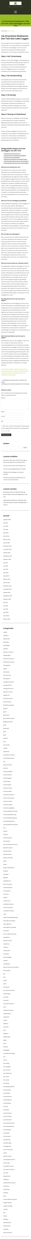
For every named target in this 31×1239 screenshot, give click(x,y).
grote (4, 735)
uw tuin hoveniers (8, 1149)
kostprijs (5, 871)
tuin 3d (5, 1060)
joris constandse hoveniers (10, 844)
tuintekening (6, 1139)
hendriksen (6, 751)
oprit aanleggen (7, 957)
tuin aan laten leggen (6, 373)
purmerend (6, 987)
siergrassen (6, 1017)
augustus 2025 (7, 559)
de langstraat (6, 665)
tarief (18, 371)
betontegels (6, 645)
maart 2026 (6, 536)
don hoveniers (7, 675)
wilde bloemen (7, 1222)
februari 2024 (6, 619)
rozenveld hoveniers (8, 1003)
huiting (5, 831)
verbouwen (6, 1186)
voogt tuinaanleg (7, 1206)
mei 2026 (5, 529)
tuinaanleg (6, 1083)
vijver (4, 1196)
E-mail (3, 416)
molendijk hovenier (8, 904)
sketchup (5, 1023)
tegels (4, 1040)
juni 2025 (5, 566)
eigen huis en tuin (8, 692)
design (5, 668)
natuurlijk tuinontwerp (9, 921)
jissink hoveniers (7, 838)
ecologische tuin (7, 685)
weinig (5, 1216)
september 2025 (7, 556)
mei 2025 (5, 569)
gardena (5, 708)
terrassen (5, 1047)
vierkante (5, 1193)
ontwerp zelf (6, 950)
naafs (4, 914)
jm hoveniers (6, 841)
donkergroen (6, 678)
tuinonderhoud (7, 1120)
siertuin (5, 1020)
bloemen (5, 649)
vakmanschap (4, 374)
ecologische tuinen (8, 688)
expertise (6, 369)
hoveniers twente (7, 804)
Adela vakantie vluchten (9, 500)
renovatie (14, 371)
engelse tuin (6, 695)
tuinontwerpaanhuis (8, 1126)
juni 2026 (5, 526)
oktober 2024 (6, 592)
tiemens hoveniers (24, 371)
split (4, 1030)
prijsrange (9, 371)
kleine (5, 861)
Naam (3, 411)
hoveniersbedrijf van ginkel (10, 824)
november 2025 (7, 549)
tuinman (21, 373)
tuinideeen (6, 1110)
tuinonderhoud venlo (9, 1123)
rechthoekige (6, 994)
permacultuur (6, 970)
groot (4, 731)
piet (4, 974)
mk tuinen (6, 894)
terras (4, 1043)
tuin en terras (6, 1070)
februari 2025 (6, 579)
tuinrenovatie (6, 1136)
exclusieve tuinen (7, 698)
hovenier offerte (7, 791)
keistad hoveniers (8, 848)
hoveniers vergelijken (9, 808)
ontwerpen (6, 954)
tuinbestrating (7, 1103)
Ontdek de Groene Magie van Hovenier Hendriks (13, 473)
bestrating (6, 642)
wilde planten (6, 1226)
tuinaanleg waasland (8, 1086)
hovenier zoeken (7, 801)
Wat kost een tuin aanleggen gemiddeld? (15, 155)
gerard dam (6, 715)
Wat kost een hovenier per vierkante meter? (15, 159)
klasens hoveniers (8, 858)
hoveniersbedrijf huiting (9, 814)
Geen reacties (11, 31)
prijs (4, 977)
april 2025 (5, 572)
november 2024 (7, 589)
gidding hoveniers (8, 722)
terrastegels (6, 1050)
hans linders (6, 745)
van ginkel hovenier (8, 1166)
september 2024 (7, 596)
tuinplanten (6, 1133)
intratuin (5, 834)
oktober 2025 (6, 553)
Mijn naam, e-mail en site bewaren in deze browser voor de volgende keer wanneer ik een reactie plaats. (15, 427)
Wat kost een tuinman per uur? (12, 153)
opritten (5, 960)
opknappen (4, 371)
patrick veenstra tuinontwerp (11, 967)
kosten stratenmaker (8, 867)
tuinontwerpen (7, 1129)
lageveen (5, 877)
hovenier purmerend (8, 798)
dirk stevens (6, 672)
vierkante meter (12, 374)
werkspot (5, 1219)
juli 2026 (5, 523)
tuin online (6, 1076)
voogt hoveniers (7, 1202)
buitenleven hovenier (9, 662)
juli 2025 (5, 562)
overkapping (6, 964)
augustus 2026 (7, 519)
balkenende (6, 639)
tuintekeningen (7, 1143)
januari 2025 (6, 582)
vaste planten (6, 1176)
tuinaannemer (7, 1090)
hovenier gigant (7, 778)
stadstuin (5, 1033)
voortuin (5, 1209)
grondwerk (6, 728)
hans (4, 741)
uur (24, 373)
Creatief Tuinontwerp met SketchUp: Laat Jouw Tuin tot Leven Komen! (14, 478)
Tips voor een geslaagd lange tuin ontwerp (14, 469)
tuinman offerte (7, 1116)
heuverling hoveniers (8, 758)
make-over (24, 369)
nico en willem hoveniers (9, 934)
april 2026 (5, 533)
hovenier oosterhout (8, 794)
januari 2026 (6, 543)
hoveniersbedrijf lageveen (10, 818)
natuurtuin (6, 930)
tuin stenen (6, 1080)
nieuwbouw (6, 937)
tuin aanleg (6, 1063)
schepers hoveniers (8, 1010)
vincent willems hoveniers (10, 1199)
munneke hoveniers (8, 911)
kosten (20, 369)
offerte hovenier (7, 940)
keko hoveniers (7, 851)
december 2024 (7, 586)
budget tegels (6, 655)
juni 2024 (5, 606)
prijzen (5, 980)
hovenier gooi (7, 781)
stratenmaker (6, 1037)
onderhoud (6, 944)
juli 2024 (5, 602)
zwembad (5, 1229)
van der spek (6, 1163)
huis (4, 828)
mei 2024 (5, 609)
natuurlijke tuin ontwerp (9, 927)
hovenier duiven (7, 775)
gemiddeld (11, 369)
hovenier (16, 369)
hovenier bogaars (7, 771)
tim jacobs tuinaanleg (9, 1053)
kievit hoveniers (7, 854)
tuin (4, 1057)
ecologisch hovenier (8, 682)
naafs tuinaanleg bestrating (10, 917)
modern (5, 897)
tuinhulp (5, 1106)
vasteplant (6, 1179)
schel (4, 1007)
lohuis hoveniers (7, 884)
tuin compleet (7, 1066)
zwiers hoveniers (7, 1232)
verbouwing (6, 1189)
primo (4, 984)
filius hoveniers (7, 702)
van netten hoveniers (8, 1169)
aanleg (5, 632)
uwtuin (5, 1153)
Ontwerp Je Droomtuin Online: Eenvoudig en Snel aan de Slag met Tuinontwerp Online (15, 461)
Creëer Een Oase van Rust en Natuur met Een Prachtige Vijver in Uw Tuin (15, 494)
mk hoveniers (6, 891)
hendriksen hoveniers (9, 755)
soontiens (6, 1027)
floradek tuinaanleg (8, 705)
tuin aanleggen (15, 373)
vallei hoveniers (7, 1156)
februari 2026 (6, 539)
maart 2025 (6, 576)
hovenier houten (7, 788)
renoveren (6, 1000)
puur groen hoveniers (9, 990)
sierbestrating (7, 1013)
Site (2, 421)
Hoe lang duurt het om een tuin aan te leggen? (16, 161)
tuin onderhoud (7, 1073)
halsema (5, 738)
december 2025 (7, 546)
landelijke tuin (7, 881)
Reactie (3, 398)
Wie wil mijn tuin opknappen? (12, 157)
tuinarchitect (6, 1093)
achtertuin (6, 635)
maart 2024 (6, 616)
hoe (4, 761)
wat (4, 1212)
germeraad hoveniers (8, 718)
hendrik (5, 748)
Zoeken (6, 443)
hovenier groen (7, 785)
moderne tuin (6, 901)
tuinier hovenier (7, 1113)
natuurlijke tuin (7, 924)
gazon (5, 712)
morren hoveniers (8, 907)
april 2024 (5, 612)
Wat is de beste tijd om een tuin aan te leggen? (16, 163)
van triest (5, 1173)
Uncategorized (7, 1146)
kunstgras (6, 874)
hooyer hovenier (7, 765)
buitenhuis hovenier (8, 658)
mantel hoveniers (7, 887)
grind (4, 725)
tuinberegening (7, 1100)
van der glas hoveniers (9, 1159)
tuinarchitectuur (7, 1096)
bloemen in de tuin (8, 652)
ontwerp (5, 947)
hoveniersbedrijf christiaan (10, 811)
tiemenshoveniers (8, 492)
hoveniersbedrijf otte (8, 821)
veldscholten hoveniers (9, 1183)
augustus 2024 (7, 599)
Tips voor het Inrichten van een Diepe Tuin (14, 465)
